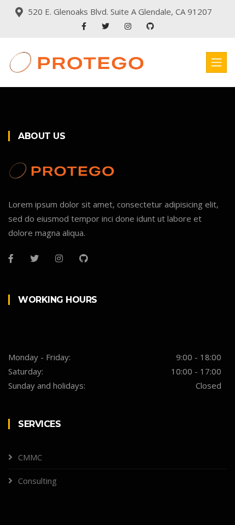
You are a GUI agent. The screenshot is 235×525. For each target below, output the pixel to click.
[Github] (83, 258)
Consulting (37, 480)
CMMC (30, 457)
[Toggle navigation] (216, 62)
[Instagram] (129, 26)
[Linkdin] (150, 26)
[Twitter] (106, 26)
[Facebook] (85, 26)
